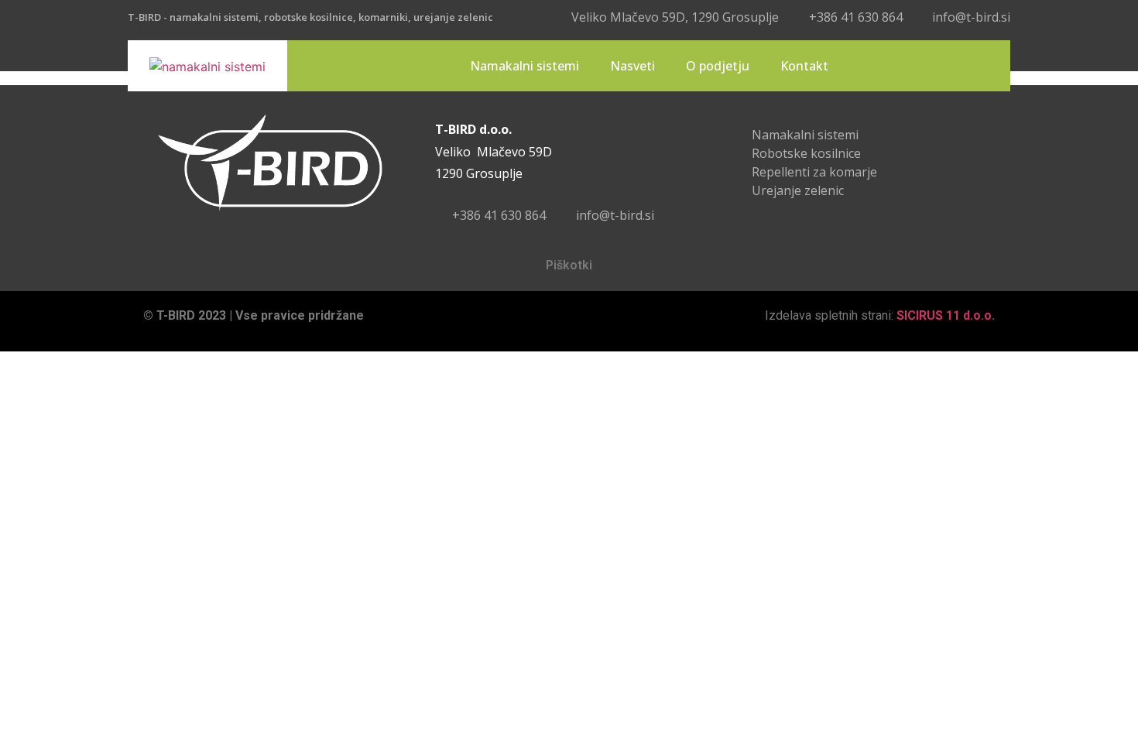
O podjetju (717, 65)
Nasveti (632, 65)
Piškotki (569, 265)
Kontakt (804, 65)
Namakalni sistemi (524, 65)
